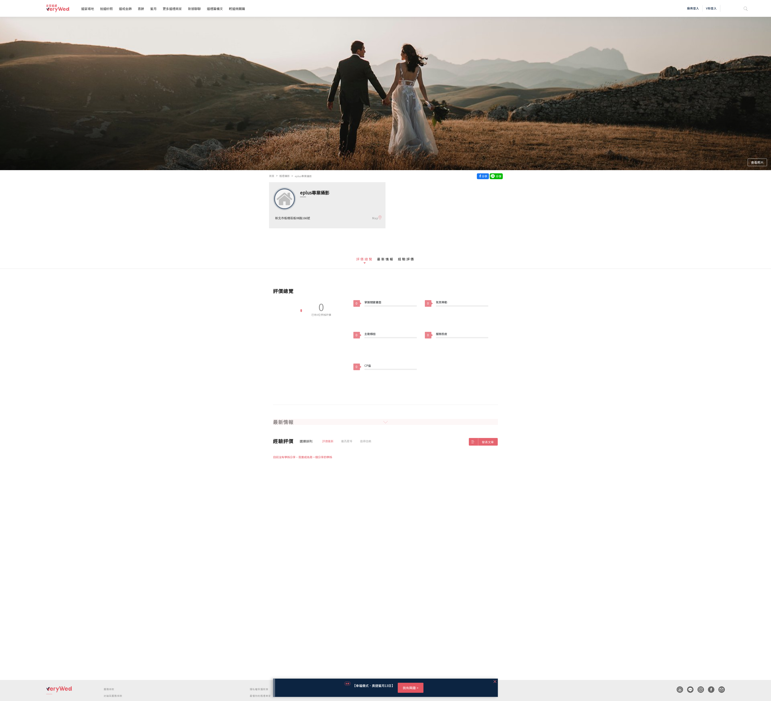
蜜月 (153, 8)
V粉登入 (711, 8)
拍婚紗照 (106, 8)
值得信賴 (365, 441)
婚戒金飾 (125, 8)
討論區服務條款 (113, 695)
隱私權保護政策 (259, 689)
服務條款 (109, 689)
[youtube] (678, 689)
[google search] (746, 8)
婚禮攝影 (284, 176)
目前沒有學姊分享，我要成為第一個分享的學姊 (302, 457)
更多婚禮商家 (172, 8)
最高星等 (346, 441)
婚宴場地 (87, 8)
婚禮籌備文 (215, 8)
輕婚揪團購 (237, 8)
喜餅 (141, 8)
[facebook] (709, 689)
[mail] (719, 689)
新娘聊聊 (194, 8)
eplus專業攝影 (303, 176)
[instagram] (698, 689)
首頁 (271, 176)
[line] (688, 689)
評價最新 (327, 441)
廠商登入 (693, 8)
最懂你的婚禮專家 (260, 695)
